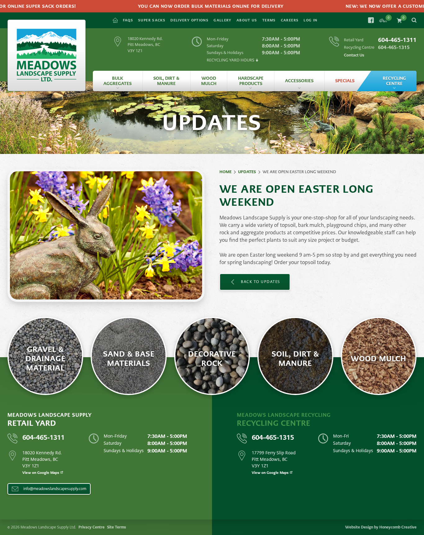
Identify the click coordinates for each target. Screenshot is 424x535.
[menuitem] (117, 81)
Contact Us (354, 55)
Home (225, 171)
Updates (247, 171)
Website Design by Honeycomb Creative (381, 527)
